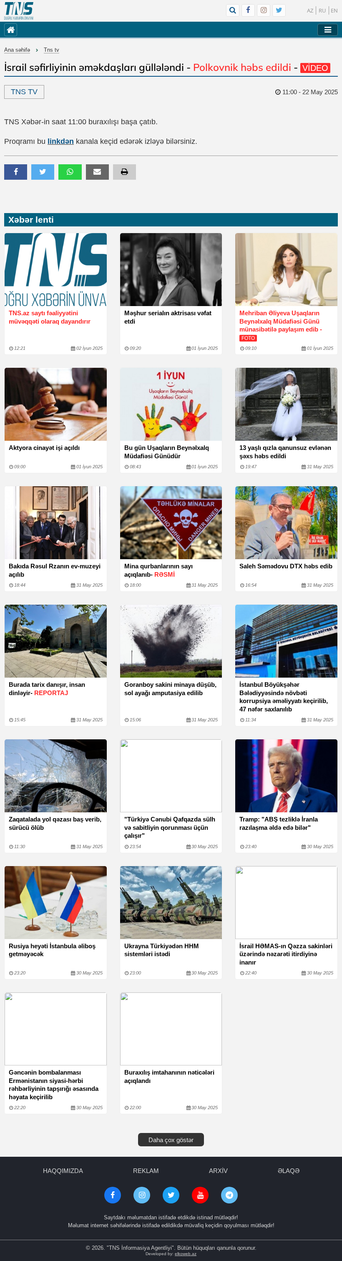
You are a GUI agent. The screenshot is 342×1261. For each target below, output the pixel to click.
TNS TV (24, 92)
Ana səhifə (17, 50)
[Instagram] (263, 10)
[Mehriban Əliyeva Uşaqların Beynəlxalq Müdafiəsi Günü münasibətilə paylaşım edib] (286, 269)
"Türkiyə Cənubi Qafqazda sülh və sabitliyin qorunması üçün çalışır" (169, 827)
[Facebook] (248, 10)
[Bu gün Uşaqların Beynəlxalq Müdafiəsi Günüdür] (171, 404)
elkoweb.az (185, 1253)
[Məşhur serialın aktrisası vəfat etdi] (171, 269)
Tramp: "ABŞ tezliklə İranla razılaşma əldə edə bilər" (278, 823)
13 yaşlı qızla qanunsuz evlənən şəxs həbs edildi (285, 452)
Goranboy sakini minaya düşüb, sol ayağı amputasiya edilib (170, 688)
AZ (310, 10)
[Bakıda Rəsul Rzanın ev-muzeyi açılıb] (56, 522)
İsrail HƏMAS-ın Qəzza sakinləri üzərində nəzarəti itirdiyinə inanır (285, 954)
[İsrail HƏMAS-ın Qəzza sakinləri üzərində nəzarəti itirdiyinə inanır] (286, 902)
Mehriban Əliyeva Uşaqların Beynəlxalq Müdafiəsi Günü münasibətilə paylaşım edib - (280, 325)
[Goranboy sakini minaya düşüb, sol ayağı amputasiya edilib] (171, 641)
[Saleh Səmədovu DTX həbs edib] (286, 522)
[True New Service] (18, 11)
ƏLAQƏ (288, 1170)
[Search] (232, 10)
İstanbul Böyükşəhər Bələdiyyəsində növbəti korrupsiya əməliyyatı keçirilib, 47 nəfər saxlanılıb (283, 697)
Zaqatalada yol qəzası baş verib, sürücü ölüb (55, 823)
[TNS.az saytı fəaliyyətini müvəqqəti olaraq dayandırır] (56, 269)
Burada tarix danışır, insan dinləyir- (47, 688)
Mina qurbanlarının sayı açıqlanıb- (158, 570)
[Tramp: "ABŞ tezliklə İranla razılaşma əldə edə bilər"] (286, 775)
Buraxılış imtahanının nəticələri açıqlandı (169, 1076)
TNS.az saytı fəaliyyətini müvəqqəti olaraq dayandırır (50, 317)
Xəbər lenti (31, 219)
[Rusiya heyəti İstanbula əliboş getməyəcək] (56, 902)
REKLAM (146, 1170)
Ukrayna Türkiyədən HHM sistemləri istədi (161, 950)
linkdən (61, 141)
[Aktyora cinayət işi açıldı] (56, 404)
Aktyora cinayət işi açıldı (44, 447)
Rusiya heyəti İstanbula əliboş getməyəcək (52, 950)
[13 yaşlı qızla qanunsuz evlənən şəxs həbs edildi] (286, 404)
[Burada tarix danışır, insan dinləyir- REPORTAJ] (56, 641)
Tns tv (51, 50)
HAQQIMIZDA (63, 1170)
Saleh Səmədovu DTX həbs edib (285, 566)
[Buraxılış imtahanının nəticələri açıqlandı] (171, 1028)
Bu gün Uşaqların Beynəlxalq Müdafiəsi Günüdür (166, 452)
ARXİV (218, 1170)
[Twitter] (279, 10)
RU (322, 10)
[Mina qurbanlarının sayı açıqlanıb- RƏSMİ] (171, 522)
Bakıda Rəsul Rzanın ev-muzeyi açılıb (55, 570)
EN (334, 10)
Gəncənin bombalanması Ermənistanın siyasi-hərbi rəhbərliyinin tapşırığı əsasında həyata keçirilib (53, 1084)
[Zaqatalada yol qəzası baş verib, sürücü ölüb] (56, 775)
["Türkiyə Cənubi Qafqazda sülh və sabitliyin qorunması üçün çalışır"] (171, 775)
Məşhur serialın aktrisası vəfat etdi (167, 317)
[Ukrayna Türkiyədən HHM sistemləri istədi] (171, 902)
